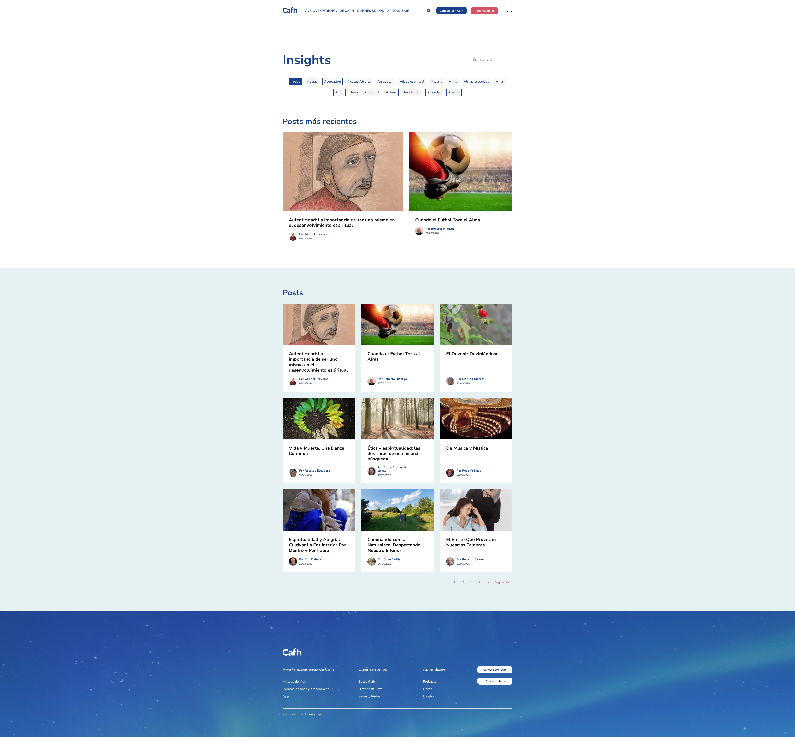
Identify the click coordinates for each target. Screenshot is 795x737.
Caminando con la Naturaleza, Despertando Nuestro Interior (393, 545)
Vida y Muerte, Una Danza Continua (316, 451)
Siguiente (502, 582)
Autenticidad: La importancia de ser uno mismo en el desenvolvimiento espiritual (342, 222)
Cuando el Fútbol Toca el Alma (447, 220)
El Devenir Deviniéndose (472, 354)
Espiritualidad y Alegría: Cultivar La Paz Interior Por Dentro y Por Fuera (317, 545)
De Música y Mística (467, 448)
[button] (428, 10)
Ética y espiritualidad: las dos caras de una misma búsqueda (393, 453)
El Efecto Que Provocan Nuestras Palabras (471, 542)
